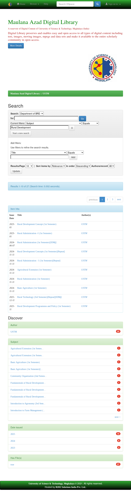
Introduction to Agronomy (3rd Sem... (28, 403)
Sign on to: (113, 4)
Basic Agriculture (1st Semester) (31, 288)
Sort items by (43, 166)
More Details (16, 45)
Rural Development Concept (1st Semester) (36, 224)
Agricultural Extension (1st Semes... (27, 348)
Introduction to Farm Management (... (28, 410)
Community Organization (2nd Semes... (29, 376)
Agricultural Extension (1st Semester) (34, 270)
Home (22, 4)
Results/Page (18, 166)
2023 (13, 448)
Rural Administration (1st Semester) (33, 279)
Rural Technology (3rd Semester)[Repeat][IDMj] (39, 297)
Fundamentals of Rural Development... (28, 383)
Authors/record (99, 166)
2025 (13, 434)
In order (70, 166)
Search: (15, 113)
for (12, 118)
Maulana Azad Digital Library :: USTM (29, 93)
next (119, 199)
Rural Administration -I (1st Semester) (34, 233)
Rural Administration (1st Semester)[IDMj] (36, 242)
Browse (33, 4)
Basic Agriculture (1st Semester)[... (26, 369)
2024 (13, 441)
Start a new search (21, 133)
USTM (84, 224)
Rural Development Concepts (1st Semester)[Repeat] (41, 251)
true (12, 464)
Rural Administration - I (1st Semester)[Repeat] (38, 260)
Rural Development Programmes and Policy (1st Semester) (44, 306)
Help (46, 4)
